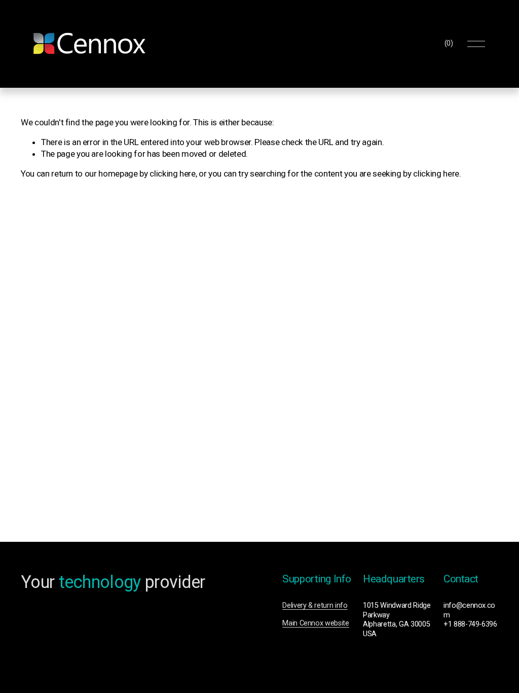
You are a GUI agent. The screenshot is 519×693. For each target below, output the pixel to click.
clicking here (173, 173)
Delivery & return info (314, 605)
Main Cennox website (315, 623)
